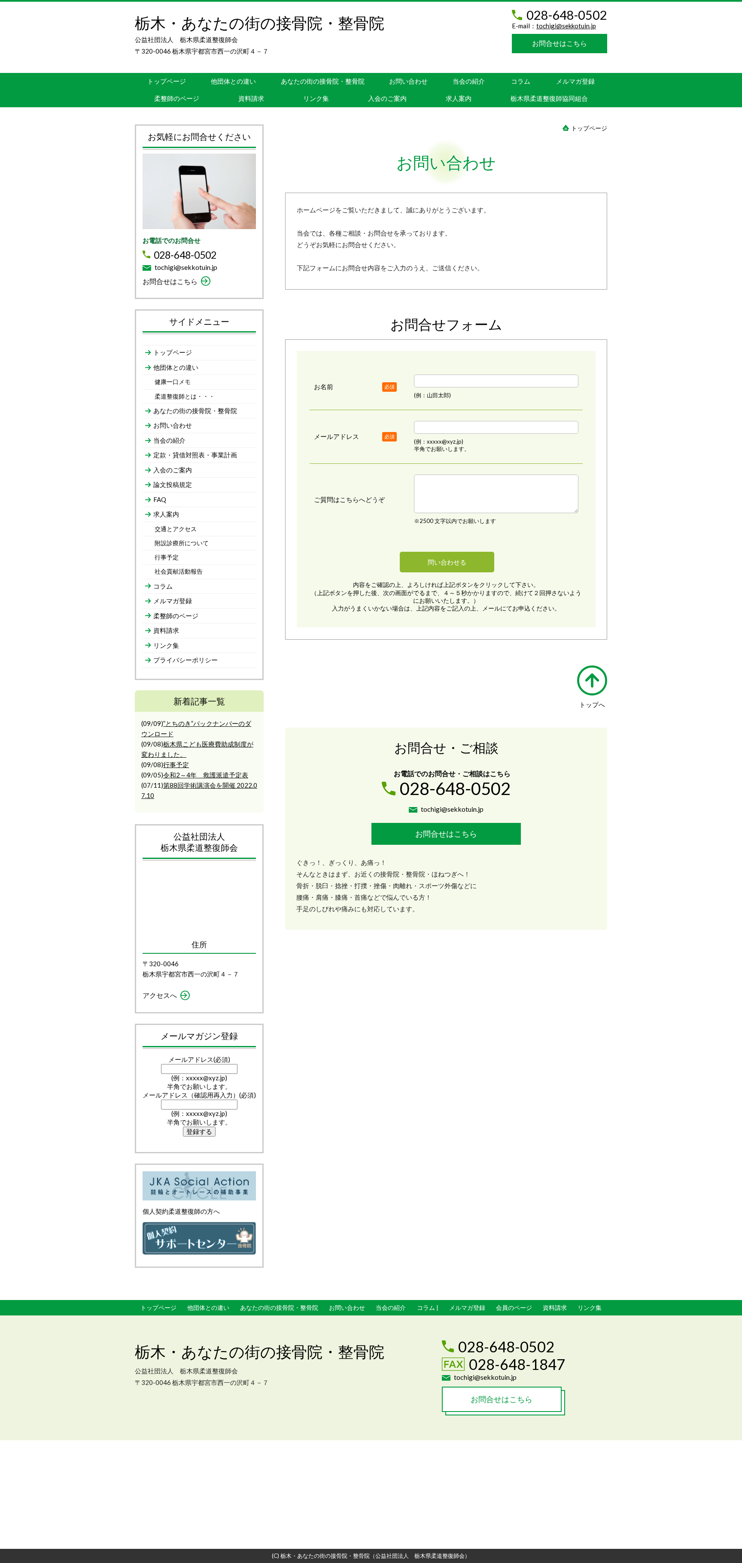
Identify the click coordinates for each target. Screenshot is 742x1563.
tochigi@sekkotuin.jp (566, 26)
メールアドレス (336, 436)
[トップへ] (592, 680)
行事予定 (176, 764)
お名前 (323, 386)
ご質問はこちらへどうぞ (349, 499)
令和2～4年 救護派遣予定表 (205, 775)
